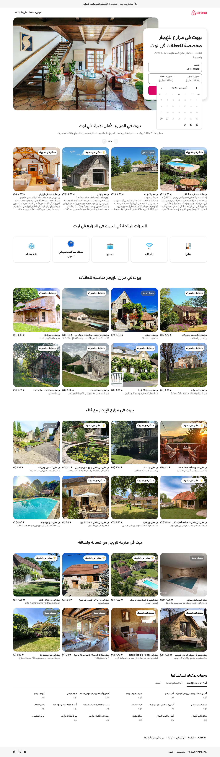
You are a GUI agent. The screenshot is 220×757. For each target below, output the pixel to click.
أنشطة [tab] (158, 683)
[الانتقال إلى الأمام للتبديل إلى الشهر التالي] (162, 88)
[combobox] (175, 69)
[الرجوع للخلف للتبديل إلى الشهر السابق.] (196, 88)
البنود (171, 752)
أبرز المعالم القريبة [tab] (174, 683)
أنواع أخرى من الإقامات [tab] (197, 683)
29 (197, 125)
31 (185, 125)
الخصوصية (181, 752)
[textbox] (188, 80)
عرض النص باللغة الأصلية (94, 4)
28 (161, 118)
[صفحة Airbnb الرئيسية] (199, 12)
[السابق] (115, 141)
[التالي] (104, 141)
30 (191, 125)
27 (167, 118)
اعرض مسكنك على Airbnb (28, 12)
